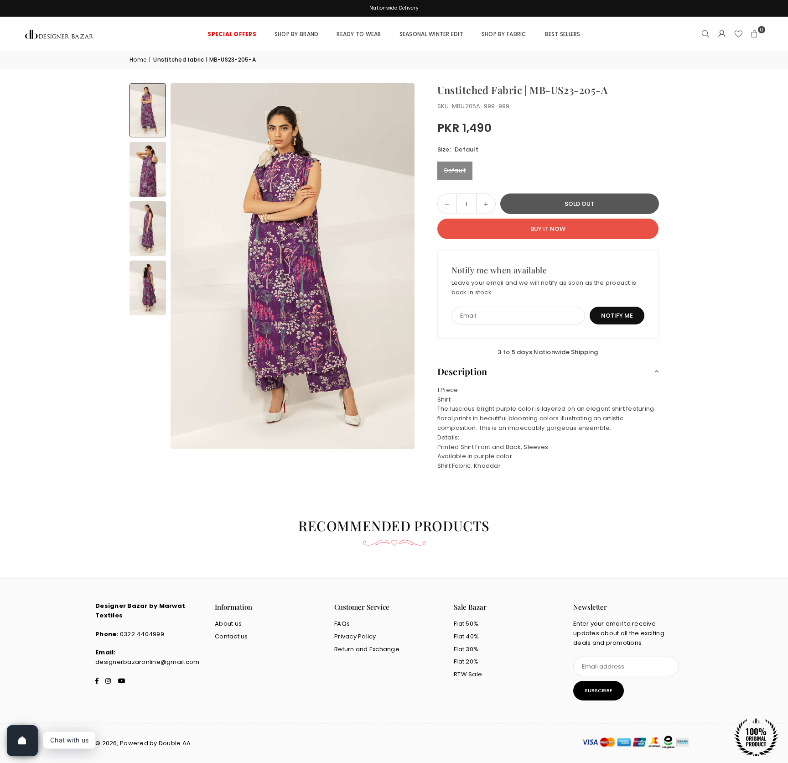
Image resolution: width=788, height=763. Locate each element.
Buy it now (547, 229)
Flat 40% (466, 636)
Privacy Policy (355, 636)
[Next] (396, 266)
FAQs (342, 623)
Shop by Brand (296, 34)
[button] (755, 34)
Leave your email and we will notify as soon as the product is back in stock (544, 287)
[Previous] (188, 266)
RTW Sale (468, 674)
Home (138, 59)
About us (228, 623)
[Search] (705, 34)
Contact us (231, 636)
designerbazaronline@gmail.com (147, 662)
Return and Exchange (366, 649)
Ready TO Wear (359, 34)
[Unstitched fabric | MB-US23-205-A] (148, 110)
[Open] (22, 740)
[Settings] (722, 34)
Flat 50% (466, 623)
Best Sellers (563, 34)
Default (455, 170)
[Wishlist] (738, 34)
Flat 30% (466, 649)
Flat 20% (466, 661)
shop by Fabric (504, 34)
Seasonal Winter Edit (431, 34)
